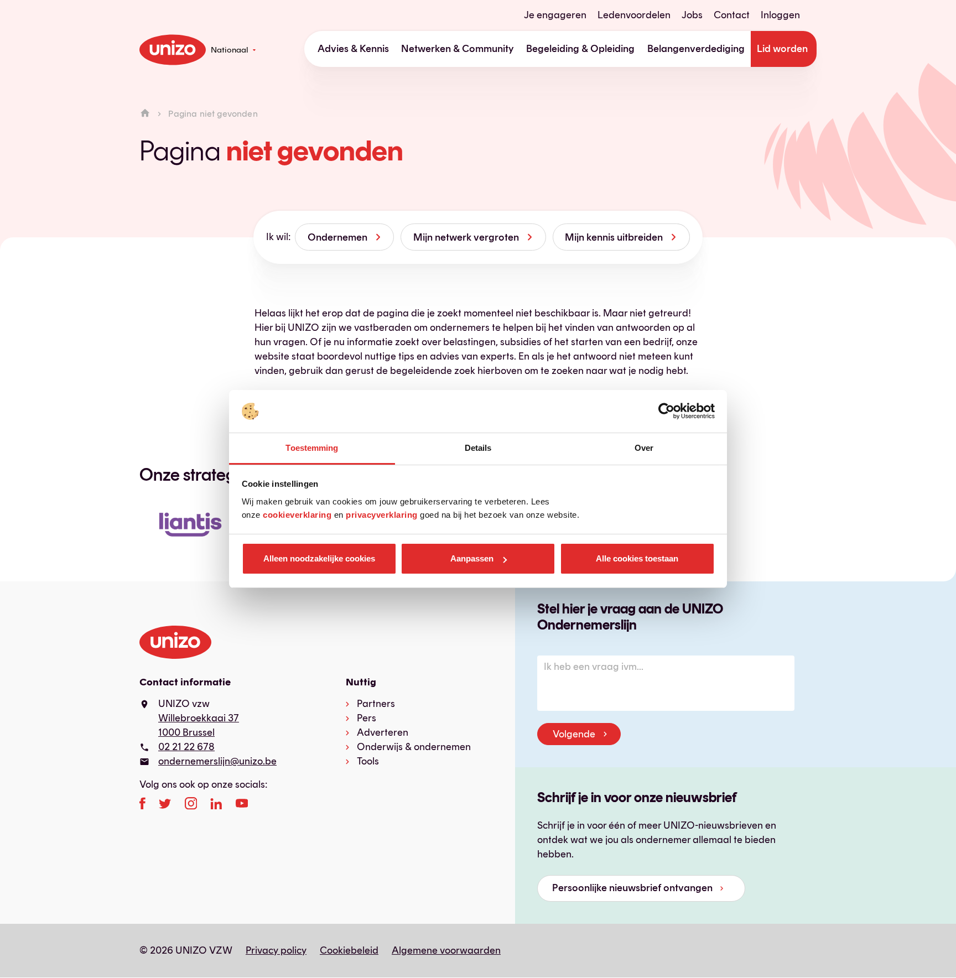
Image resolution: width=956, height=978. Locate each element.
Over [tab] (644, 447)
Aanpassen (471, 558)
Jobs (692, 15)
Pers (366, 718)
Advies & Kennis (353, 49)
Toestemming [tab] (311, 447)
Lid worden (782, 49)
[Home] (144, 113)
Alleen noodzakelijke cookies (319, 558)
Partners (376, 704)
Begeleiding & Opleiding (580, 49)
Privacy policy (276, 950)
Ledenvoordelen (634, 15)
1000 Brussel (186, 732)
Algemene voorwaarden (446, 950)
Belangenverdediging (696, 49)
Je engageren (555, 15)
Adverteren (382, 732)
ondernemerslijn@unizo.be (217, 761)
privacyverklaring (382, 514)
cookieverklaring (297, 514)
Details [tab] (478, 447)
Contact (732, 15)
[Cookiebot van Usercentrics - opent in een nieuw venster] (666, 411)
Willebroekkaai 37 (198, 718)
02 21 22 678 (186, 747)
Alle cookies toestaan (637, 558)
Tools (368, 761)
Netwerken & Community (457, 49)
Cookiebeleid (349, 950)
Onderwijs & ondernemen (414, 747)
